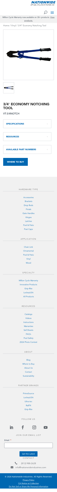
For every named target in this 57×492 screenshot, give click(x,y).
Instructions (28, 322)
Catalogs (28, 314)
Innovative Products (28, 284)
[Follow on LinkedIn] (11, 427)
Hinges (28, 217)
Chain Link (28, 247)
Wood (28, 263)
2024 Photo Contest (28, 342)
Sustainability (28, 376)
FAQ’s (28, 334)
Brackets (28, 201)
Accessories (28, 197)
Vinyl (13, 25)
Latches (28, 221)
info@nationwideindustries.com (30, 467)
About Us (28, 368)
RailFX (28, 405)
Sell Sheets (28, 330)
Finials (28, 209)
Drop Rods (28, 205)
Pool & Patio (28, 225)
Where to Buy (15, 161)
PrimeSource (28, 393)
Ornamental (28, 251)
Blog (28, 360)
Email (6, 440)
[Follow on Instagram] (34, 427)
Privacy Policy (28, 480)
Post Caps (28, 229)
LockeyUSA (28, 292)
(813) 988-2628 (28, 463)
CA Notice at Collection (28, 483)
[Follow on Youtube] (45, 427)
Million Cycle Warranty (28, 280)
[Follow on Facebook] (23, 427)
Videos (28, 318)
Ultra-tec (28, 401)
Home (6, 25)
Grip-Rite (28, 288)
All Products (28, 296)
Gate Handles (28, 213)
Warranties (28, 326)
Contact (28, 372)
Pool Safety (28, 338)
